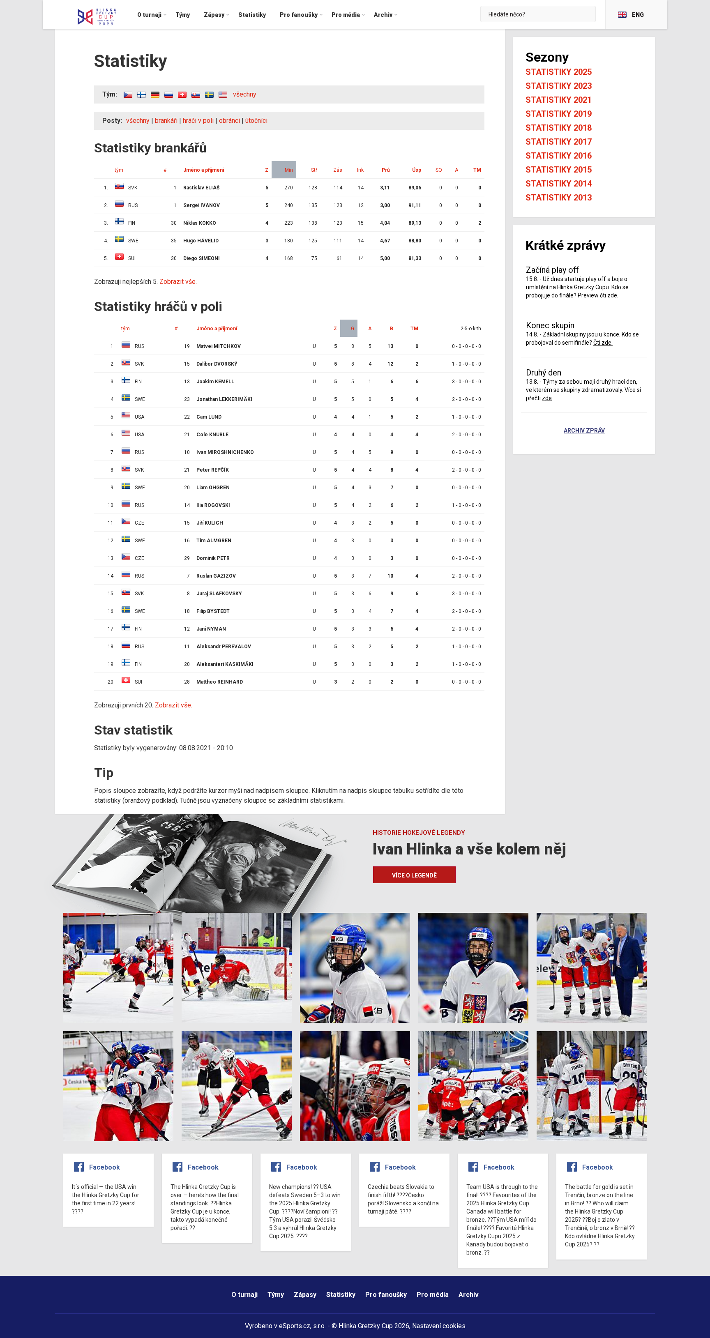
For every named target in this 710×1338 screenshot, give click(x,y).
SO (439, 170)
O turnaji (244, 1295)
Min (289, 170)
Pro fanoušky (386, 1295)
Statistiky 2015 (559, 170)
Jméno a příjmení (203, 170)
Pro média (433, 1295)
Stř (314, 170)
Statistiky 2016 (559, 156)
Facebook (104, 1167)
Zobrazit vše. (178, 282)
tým (119, 170)
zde (612, 295)
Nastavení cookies (439, 1326)
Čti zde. (603, 342)
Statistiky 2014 (559, 184)
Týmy (275, 1295)
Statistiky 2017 (559, 142)
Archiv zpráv (584, 431)
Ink (360, 170)
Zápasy (305, 1295)
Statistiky (340, 1295)
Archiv (469, 1295)
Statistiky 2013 (559, 198)
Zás (337, 170)
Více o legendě (414, 875)
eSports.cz (294, 1326)
